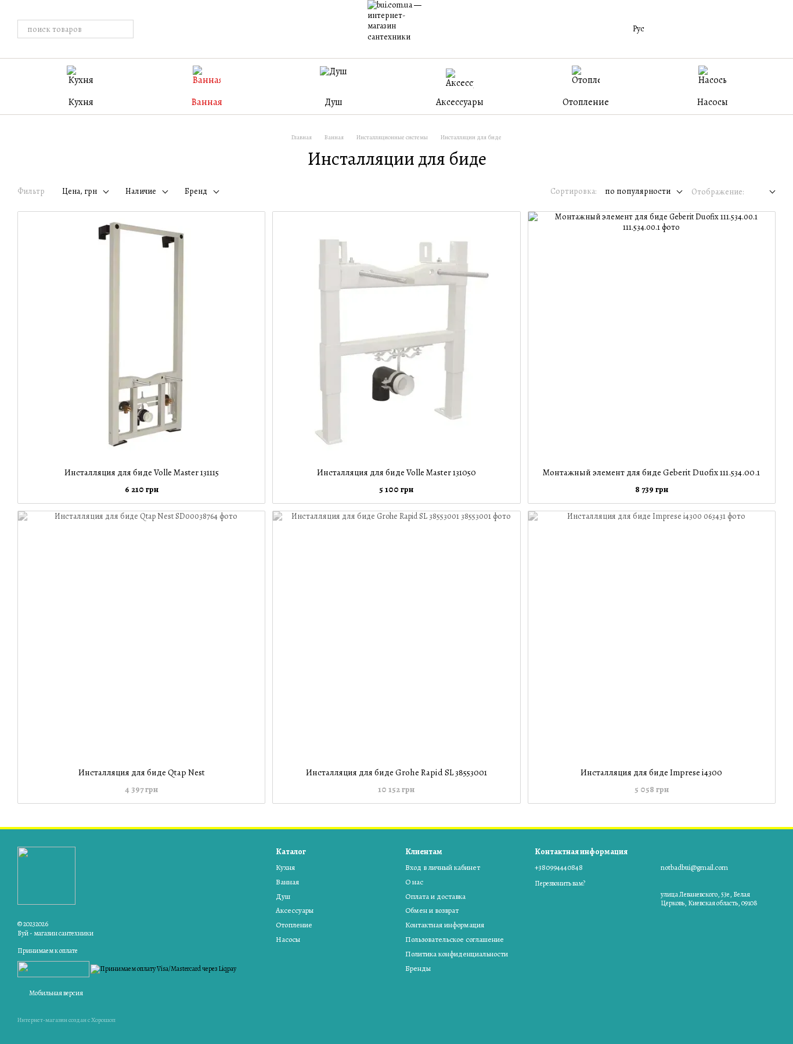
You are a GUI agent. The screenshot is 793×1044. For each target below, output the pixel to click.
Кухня (80, 102)
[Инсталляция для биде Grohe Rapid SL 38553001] (396, 634)
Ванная (207, 102)
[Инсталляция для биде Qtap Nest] (141, 634)
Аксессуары (460, 102)
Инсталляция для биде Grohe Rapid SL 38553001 (396, 772)
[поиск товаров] (124, 29)
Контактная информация (444, 925)
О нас (414, 882)
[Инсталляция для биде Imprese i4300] (651, 634)
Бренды (418, 968)
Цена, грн (79, 191)
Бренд (196, 191)
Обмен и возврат (432, 910)
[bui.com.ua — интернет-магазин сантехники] (46, 874)
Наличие (140, 191)
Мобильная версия (55, 993)
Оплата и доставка (435, 896)
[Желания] (706, 29)
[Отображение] (764, 192)
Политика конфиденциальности (456, 954)
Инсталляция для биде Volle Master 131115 (141, 472)
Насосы (712, 102)
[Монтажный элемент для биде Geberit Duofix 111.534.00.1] (651, 335)
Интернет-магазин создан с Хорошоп (66, 1020)
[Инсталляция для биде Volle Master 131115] (141, 335)
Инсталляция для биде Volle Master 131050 (396, 472)
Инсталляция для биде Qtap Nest (141, 772)
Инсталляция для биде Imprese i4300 (651, 772)
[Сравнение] (675, 29)
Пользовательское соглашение (454, 939)
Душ (334, 102)
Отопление (586, 102)
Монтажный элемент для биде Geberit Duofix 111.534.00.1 (651, 472)
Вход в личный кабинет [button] (442, 867)
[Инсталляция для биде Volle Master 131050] (396, 335)
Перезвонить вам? (560, 883)
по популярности (638, 191)
